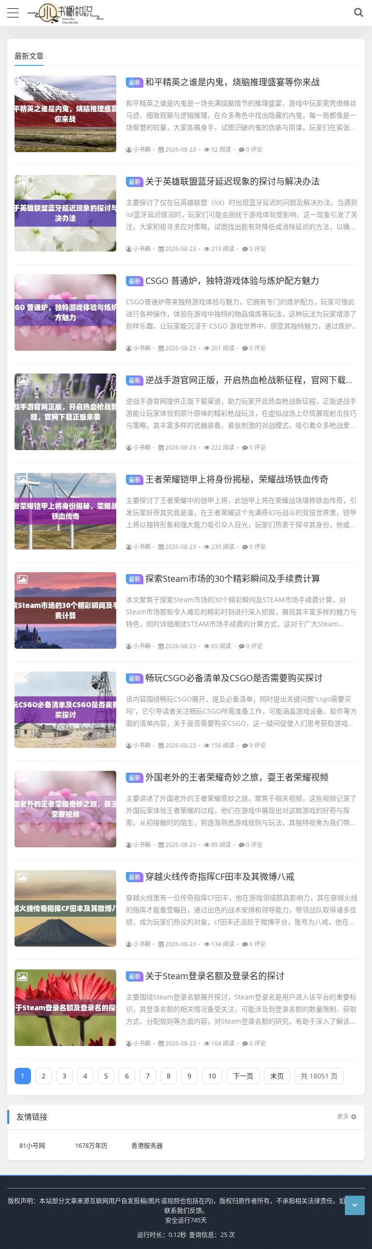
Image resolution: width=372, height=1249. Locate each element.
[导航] (13, 11)
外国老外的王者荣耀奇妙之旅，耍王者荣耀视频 (228, 777)
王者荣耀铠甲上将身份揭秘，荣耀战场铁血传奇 (228, 479)
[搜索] (357, 12)
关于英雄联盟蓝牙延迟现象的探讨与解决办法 (224, 181)
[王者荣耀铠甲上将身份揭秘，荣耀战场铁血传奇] (65, 511)
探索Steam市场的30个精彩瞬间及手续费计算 (224, 578)
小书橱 (142, 149)
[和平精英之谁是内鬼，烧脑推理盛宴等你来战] (65, 114)
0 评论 (254, 149)
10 (212, 1075)
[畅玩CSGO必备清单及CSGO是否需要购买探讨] (65, 709)
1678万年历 (91, 1145)
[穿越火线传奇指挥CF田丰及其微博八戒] (65, 908)
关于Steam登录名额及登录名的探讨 (206, 976)
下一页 (243, 1075)
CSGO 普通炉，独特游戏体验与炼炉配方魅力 (224, 280)
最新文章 (29, 56)
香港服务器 (147, 1145)
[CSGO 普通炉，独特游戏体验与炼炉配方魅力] (65, 312)
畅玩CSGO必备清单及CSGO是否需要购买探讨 (226, 678)
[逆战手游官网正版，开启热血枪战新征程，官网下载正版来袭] (65, 412)
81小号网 (32, 1145)
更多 (343, 1116)
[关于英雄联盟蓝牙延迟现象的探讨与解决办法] (65, 213)
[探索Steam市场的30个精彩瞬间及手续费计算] (65, 610)
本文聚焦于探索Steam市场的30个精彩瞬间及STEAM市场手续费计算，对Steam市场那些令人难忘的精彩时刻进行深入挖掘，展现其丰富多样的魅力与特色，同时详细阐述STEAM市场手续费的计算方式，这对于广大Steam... (241, 611)
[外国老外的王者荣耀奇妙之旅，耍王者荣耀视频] (65, 809)
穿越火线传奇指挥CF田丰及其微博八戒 (211, 876)
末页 (277, 1075)
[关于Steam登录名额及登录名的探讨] (65, 1007)
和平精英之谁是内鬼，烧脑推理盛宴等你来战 (224, 82)
